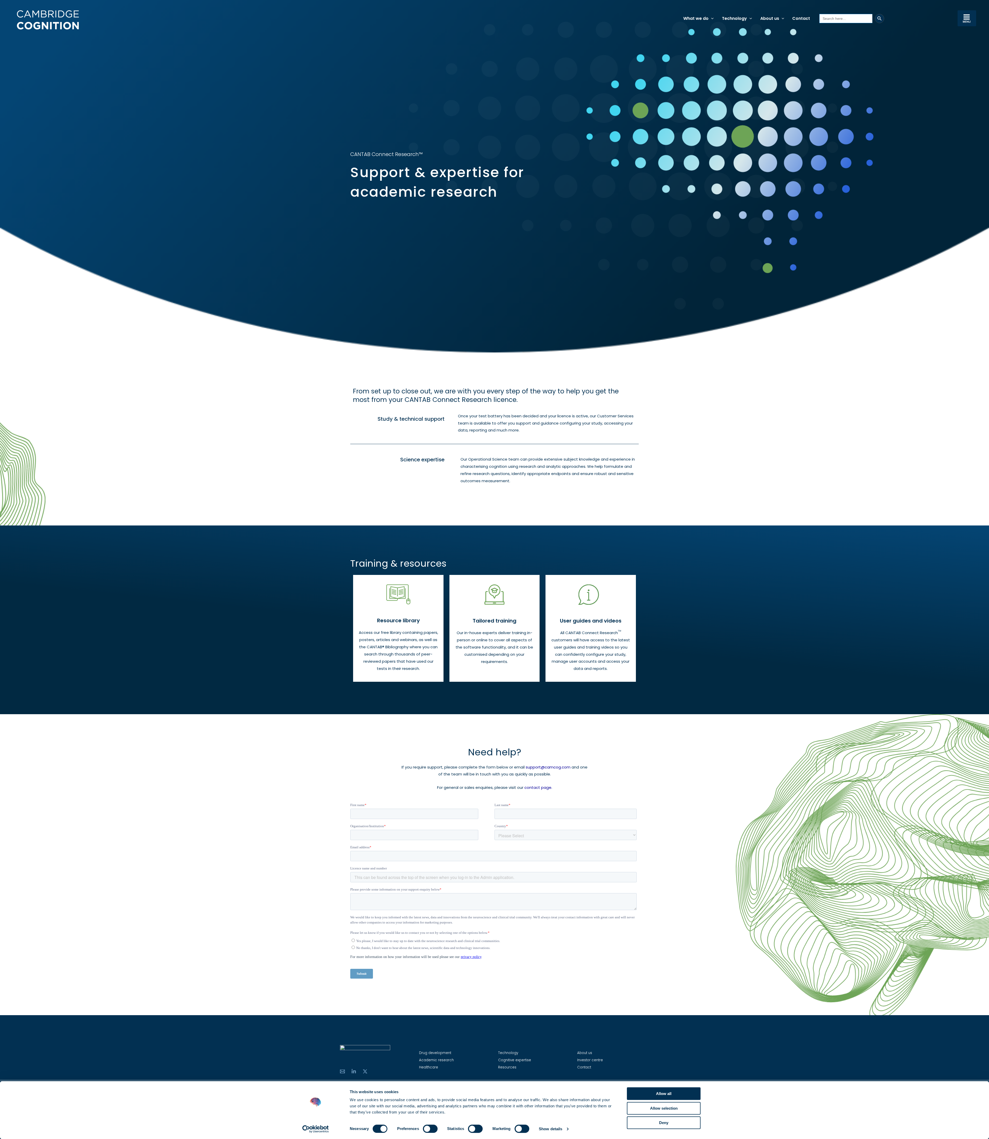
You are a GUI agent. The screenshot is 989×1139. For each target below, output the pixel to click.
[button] (711, 18)
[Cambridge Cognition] (47, 19)
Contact (584, 1067)
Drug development (435, 1052)
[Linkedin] (353, 1071)
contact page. (538, 787)
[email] (342, 1071)
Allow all (663, 1093)
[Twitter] (365, 1071)
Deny (663, 1122)
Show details (550, 1129)
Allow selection (664, 1108)
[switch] (430, 1129)
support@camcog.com (548, 767)
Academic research (436, 1060)
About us (584, 1052)
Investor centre (590, 1060)
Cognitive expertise (514, 1060)
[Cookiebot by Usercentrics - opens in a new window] (315, 1129)
